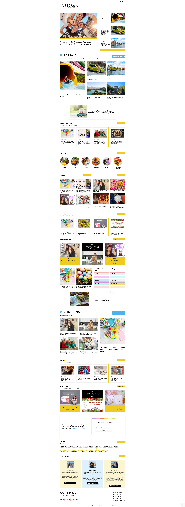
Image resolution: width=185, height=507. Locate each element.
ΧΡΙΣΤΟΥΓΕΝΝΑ (98, 273)
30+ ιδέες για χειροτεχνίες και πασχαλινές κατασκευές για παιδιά (67, 142)
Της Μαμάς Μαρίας (118, 167)
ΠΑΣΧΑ (96, 276)
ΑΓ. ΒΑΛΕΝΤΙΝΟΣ (114, 283)
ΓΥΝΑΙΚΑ (94, 4)
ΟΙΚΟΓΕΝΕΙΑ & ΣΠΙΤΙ (86, 4)
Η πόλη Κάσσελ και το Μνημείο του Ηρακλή (115, 98)
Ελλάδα (115, 446)
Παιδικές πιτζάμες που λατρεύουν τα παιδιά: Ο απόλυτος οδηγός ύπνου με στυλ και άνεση (100, 143)
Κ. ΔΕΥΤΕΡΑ (113, 280)
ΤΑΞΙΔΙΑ (118, 4)
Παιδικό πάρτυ (64, 451)
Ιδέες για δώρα (82, 448)
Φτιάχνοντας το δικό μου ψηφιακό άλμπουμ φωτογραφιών (102, 299)
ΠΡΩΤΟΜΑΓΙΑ (114, 276)
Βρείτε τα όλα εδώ (78, 428)
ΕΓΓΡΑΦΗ (103, 430)
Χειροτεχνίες (92, 451)
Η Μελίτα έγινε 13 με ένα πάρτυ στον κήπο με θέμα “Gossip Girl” (100, 206)
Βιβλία (79, 446)
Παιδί (118, 448)
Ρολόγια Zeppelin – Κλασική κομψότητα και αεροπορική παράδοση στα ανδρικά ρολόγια (117, 206)
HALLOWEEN (97, 283)
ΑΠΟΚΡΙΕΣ (97, 280)
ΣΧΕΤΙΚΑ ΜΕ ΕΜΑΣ (118, 492)
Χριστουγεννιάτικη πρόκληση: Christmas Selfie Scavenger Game (117, 233)
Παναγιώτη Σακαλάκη (108, 505)
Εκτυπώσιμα (106, 446)
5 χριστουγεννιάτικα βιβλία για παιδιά (84, 379)
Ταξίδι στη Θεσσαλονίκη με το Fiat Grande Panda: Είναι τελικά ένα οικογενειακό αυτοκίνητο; (105, 32)
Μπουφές (101, 448)
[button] (79, 9)
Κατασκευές (92, 448)
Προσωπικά (74, 451)
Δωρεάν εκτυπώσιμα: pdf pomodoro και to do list (100, 233)
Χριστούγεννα (103, 451)
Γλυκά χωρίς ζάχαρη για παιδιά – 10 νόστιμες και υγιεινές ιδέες (116, 142)
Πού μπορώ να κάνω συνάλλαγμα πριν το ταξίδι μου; (88, 353)
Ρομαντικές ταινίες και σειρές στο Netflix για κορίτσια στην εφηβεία (83, 206)
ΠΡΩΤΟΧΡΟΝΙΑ (114, 273)
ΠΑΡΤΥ (104, 4)
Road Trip (63, 446)
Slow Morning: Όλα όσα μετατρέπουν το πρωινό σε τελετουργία (92, 247)
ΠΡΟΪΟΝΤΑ (110, 448)
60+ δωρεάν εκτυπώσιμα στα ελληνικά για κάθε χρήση (115, 408)
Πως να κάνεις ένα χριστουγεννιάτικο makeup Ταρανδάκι (66, 207)
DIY (108, 4)
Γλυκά (86, 167)
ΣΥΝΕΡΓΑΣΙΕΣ (117, 496)
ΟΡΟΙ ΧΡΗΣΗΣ (117, 498)
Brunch (64, 167)
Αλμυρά (75, 167)
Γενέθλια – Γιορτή (89, 446)
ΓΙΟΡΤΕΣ (99, 4)
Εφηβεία (72, 448)
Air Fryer (107, 167)
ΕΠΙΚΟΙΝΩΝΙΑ (117, 494)
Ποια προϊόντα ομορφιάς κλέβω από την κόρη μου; (100, 191)
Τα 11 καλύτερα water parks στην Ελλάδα (105, 19)
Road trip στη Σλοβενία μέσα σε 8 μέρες (94, 98)
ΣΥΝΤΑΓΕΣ (113, 4)
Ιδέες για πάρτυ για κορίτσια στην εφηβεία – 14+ (117, 191)
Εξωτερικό (64, 448)
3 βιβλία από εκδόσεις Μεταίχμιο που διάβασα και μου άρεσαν (67, 379)
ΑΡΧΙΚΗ (81, 4)
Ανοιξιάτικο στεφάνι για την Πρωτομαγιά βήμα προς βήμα (84, 233)
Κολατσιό (96, 167)
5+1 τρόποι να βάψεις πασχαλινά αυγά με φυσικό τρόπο (83, 287)
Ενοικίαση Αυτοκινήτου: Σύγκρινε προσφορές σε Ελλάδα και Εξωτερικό (101, 112)
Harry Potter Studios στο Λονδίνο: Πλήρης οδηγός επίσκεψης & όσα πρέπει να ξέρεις (84, 143)
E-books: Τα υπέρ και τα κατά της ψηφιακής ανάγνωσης (116, 379)
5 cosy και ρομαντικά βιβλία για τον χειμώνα (100, 379)
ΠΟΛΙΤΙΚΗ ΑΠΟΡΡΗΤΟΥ (119, 500)
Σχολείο (83, 451)
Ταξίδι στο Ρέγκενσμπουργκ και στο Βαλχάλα (105, 44)
